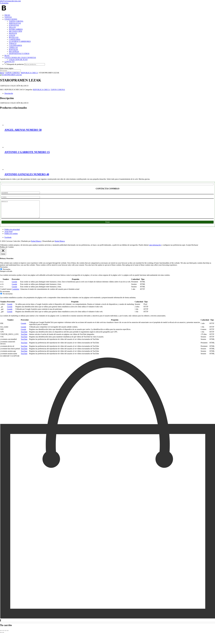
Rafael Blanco (36, 241)
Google (14, 282)
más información (155, 245)
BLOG (7, 55)
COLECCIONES (10, 19)
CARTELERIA (14, 39)
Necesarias (6, 269)
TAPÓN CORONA (16, 21)
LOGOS (12, 35)
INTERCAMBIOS (16, 29)
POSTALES (13, 49)
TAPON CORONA (12, 73)
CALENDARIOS (15, 45)
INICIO (7, 15)
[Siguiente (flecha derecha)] (3, 632)
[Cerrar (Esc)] (8, 630)
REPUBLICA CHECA (29, 73)
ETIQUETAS (14, 25)
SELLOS (12, 27)
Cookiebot (15, 289)
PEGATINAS (14, 51)
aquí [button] (183, 245)
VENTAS (8, 17)
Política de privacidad (12, 229)
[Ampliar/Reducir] (1, 630)
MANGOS (13, 33)
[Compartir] (5, 630)
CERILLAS (13, 47)
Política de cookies (11, 233)
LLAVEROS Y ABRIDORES (20, 41)
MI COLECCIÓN (15, 31)
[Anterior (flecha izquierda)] (1, 632)
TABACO (12, 43)
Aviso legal (8, 231)
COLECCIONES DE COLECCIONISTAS (20, 58)
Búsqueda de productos (15, 64)
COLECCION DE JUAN (18, 60)
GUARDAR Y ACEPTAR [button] (9, 356)
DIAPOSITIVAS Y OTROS (19, 53)
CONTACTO (9, 62)
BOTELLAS (13, 37)
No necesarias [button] (5, 291)
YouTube (24, 332)
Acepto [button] (188, 245)
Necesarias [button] (4, 267)
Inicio (2, 73)
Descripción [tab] (8, 93)
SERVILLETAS (15, 23)
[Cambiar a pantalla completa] (3, 630)
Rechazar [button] (194, 245)
